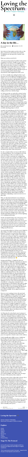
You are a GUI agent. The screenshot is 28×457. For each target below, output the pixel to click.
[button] (14, 15)
